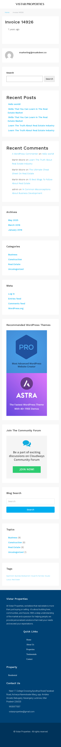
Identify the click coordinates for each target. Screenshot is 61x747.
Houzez (47, 576)
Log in (11, 294)
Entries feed (14, 298)
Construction (15, 259)
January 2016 (15, 230)
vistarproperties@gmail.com (21, 711)
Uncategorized (16, 269)
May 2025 (13, 220)
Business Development (22, 576)
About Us (30, 645)
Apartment (10, 576)
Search (10, 73)
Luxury (8, 580)
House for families (37, 576)
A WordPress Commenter (25, 154)
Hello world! (14, 104)
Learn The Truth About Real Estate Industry (31, 125)
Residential (12, 675)
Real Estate (14, 264)
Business (12, 254)
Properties (30, 649)
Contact (29, 659)
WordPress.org (15, 308)
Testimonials (31, 654)
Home (7, 12)
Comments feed (16, 303)
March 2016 (14, 225)
